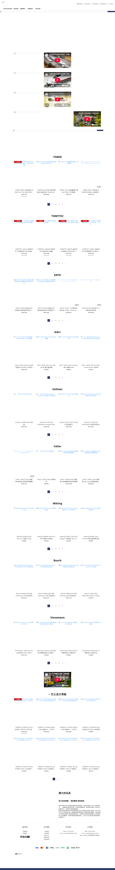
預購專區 (22, 8)
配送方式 (46, 835)
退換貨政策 (46, 837)
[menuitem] (48, 204)
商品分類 (38, 8)
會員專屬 (46, 833)
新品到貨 (16, 8)
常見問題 (46, 831)
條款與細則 (46, 839)
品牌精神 (25, 833)
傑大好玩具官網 (8, 8)
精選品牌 (30, 8)
